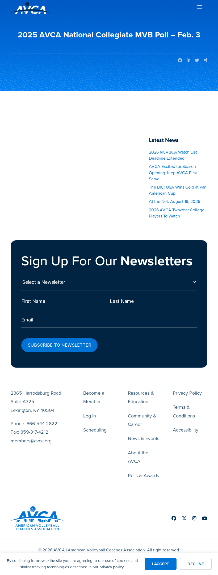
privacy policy (111, 567)
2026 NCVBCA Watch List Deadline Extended (173, 155)
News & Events (143, 438)
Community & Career (142, 420)
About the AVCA (138, 457)
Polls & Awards (143, 475)
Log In (89, 415)
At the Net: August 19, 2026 (174, 201)
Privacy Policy (187, 393)
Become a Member (93, 397)
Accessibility (185, 429)
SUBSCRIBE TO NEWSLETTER (59, 345)
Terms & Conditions (184, 411)
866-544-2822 (42, 423)
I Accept (160, 564)
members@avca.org (31, 440)
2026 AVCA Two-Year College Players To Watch (176, 213)
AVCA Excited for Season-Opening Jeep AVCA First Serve (173, 172)
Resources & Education (141, 397)
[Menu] (199, 8)
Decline (195, 564)
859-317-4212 (34, 432)
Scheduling (95, 429)
